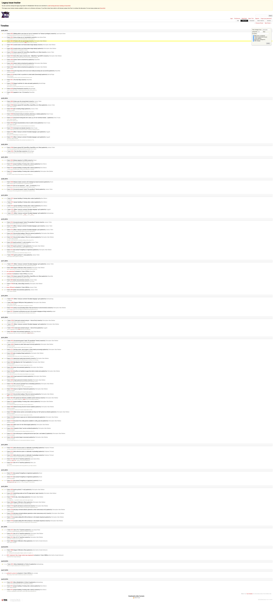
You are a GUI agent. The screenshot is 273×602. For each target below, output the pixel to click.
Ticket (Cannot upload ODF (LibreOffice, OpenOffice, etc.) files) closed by (28, 52)
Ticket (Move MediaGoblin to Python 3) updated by (23, 564)
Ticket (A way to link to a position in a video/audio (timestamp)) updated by (28, 74)
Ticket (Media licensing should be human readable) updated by (28, 406)
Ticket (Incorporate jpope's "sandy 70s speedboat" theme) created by (30, 340)
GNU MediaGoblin (262, 599)
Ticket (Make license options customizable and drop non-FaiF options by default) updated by (36, 412)
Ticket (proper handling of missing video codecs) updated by (25, 164)
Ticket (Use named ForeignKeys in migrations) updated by (27, 249)
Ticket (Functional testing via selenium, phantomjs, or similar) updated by (28, 114)
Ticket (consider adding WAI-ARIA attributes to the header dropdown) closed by (33, 520)
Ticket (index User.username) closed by (20, 280)
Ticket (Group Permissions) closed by (19, 88)
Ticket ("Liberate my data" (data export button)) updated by (28, 344)
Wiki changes (257, 40)
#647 (24, 399)
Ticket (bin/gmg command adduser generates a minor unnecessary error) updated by (34, 509)
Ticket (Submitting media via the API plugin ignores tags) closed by (29, 493)
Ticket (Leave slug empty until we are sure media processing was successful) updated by (31, 70)
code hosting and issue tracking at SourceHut (59, 5)
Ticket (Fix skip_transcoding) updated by (23, 497)
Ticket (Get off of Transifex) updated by (21, 459)
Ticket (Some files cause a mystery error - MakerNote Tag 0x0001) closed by (32, 56)
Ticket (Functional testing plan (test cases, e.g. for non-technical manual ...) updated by (31, 117)
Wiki (238, 20)
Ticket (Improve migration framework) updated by (25, 389)
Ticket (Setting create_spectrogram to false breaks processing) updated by (32, 349)
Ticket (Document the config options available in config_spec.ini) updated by (32, 420)
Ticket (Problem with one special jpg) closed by (25, 41)
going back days (258, 31)
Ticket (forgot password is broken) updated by (24, 376)
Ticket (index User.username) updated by (20, 289)
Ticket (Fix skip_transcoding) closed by (22, 283)
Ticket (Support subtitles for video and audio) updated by (24, 83)
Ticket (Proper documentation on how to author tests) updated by (26, 123)
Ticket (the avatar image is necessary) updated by (25, 437)
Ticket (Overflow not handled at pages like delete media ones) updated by (31, 371)
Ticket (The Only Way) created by (18, 151)
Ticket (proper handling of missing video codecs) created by (24, 589)
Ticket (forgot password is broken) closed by (24, 380)
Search (269, 20)
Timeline (244, 20)
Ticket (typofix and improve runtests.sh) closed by (25, 506)
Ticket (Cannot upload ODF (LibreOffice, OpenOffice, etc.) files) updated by (29, 105)
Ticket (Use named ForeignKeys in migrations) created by (22, 480)
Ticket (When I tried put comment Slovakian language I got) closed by (27, 226)
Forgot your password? (266, 18)
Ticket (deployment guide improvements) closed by (26, 358)
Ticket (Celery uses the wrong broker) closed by (22, 101)
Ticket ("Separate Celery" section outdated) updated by (27, 428)
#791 (19, 329)
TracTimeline (249, 593)
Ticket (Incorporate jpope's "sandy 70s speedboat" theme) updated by (28, 189)
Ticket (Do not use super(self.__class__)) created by (21, 185)
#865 (26, 42)
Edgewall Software (16, 600)
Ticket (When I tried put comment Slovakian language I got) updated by (26, 131)
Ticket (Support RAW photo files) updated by (24, 302)
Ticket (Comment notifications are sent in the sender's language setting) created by (29, 311)
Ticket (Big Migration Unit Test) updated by (24, 362)
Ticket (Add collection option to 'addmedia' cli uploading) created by (28, 455)
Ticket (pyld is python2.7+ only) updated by (24, 246)
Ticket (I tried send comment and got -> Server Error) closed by (29, 320)
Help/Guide (244, 18)
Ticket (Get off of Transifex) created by (23, 537)
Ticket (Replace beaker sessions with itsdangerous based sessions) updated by (28, 182)
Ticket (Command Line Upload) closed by (20, 128)
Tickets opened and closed (260, 37)
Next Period (267, 23)
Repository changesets (259, 39)
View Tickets (260, 20)
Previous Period (259, 23)
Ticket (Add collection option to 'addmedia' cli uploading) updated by (28, 447)
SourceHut (102, 8)
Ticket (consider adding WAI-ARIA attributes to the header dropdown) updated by (33, 517)
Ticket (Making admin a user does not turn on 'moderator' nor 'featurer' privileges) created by (34, 33)
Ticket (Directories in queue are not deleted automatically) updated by (30, 417)
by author (254, 33)
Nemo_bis (14, 460)
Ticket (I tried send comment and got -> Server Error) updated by (25, 328)
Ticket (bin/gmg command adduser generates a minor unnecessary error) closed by (33, 513)
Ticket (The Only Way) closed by (17, 79)
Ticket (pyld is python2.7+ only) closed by (20, 242)
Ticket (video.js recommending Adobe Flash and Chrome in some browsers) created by (34, 307)
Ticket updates (257, 38)
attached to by (19, 271)
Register (257, 18)
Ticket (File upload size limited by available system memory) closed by (30, 397)
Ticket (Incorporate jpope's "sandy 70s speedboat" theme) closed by (27, 222)
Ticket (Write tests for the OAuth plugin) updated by (26, 424)
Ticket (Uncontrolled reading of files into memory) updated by (28, 233)
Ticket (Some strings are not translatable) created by (24, 37)
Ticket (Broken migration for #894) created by (19, 160)
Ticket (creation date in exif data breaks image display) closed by (29, 44)
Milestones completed (259, 35)
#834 (8, 395)
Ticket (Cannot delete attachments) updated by (21, 59)
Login (231, 18)
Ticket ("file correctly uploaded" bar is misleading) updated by (28, 383)
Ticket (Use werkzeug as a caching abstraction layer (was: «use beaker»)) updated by (34, 433)
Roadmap (252, 20)
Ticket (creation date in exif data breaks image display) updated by (29, 48)
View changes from (257, 29)
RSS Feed (137, 597)
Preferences (237, 18)
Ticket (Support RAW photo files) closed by (24, 267)
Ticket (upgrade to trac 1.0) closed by (18, 92)
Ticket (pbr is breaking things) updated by (20, 108)
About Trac (251, 18)
